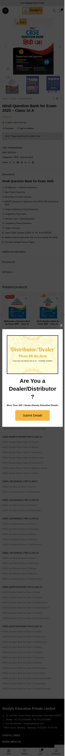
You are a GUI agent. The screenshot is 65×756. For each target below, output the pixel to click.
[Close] (61, 325)
